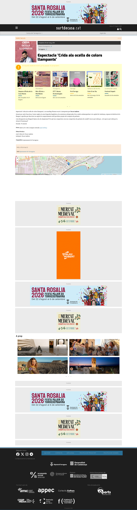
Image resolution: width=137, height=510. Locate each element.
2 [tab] (69, 106)
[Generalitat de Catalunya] (78, 465)
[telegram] (31, 455)
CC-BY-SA (119, 174)
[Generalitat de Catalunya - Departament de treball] (78, 478)
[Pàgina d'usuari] (118, 29)
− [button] (17, 160)
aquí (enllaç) (43, 128)
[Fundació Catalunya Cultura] (66, 502)
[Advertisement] (68, 187)
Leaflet (103, 174)
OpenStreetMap (109, 174)
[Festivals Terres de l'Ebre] (46, 502)
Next (118, 89)
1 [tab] (67, 106)
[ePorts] (104, 491)
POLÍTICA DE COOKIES (111, 453)
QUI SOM (47, 453)
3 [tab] (71, 376)
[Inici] (68, 28)
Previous (19, 89)
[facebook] (18, 455)
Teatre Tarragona (44, 46)
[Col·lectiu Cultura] (66, 491)
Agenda (103, 33)
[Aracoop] (38, 475)
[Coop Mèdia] (26, 502)
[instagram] (26, 455)
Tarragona (41, 49)
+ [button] (17, 158)
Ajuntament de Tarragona (27, 151)
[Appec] (46, 491)
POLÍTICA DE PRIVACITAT (88, 453)
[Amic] (26, 491)
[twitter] (22, 455)
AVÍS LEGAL (70, 453)
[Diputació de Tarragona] (58, 465)
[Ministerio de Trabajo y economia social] (98, 478)
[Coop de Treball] (58, 475)
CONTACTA (58, 453)
